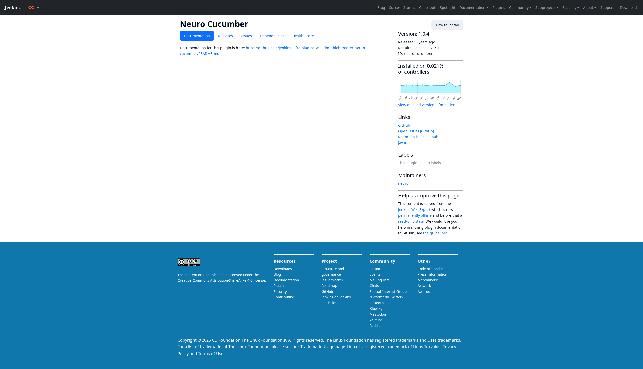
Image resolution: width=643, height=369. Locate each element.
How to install (447, 25)
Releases (225, 35)
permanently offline (415, 215)
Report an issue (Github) (418, 136)
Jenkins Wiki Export (414, 209)
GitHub (404, 125)
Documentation (197, 35)
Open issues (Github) (416, 131)
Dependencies (272, 35)
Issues (246, 35)
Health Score (303, 35)
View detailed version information (426, 104)
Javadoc (404, 142)
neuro (403, 183)
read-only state (411, 221)
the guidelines (435, 233)
